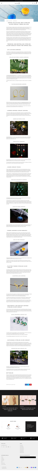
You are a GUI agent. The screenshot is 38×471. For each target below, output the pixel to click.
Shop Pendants (22, 447)
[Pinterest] (6, 446)
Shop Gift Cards (22, 452)
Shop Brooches (22, 451)
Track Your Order (3, 464)
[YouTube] (8, 446)
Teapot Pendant (17, 428)
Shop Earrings (21, 446)
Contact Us (2, 460)
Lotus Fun (23, 378)
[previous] (2, 426)
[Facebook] (1, 446)
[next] (24, 426)
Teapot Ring (8, 428)
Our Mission (2, 459)
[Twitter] (3, 446)
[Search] (32, 3)
